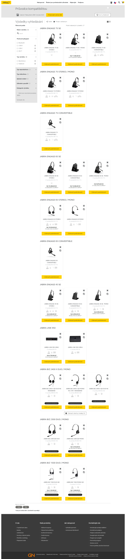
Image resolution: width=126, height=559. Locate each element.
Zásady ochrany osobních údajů (90, 556)
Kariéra (19, 530)
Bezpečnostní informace (52, 554)
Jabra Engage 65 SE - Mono (98, 176)
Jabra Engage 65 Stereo (51, 219)
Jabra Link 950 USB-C (51, 347)
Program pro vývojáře (96, 538)
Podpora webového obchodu (98, 532)
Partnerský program (95, 540)
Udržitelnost (20, 532)
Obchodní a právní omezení (75, 556)
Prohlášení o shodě (93, 554)
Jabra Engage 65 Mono (75, 219)
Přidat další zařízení (55, 15)
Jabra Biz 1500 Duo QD (52, 482)
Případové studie (21, 540)
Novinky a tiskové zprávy (23, 535)
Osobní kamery (45, 535)
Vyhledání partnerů (71, 527)
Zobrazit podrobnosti (51, 64)
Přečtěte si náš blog (22, 538)
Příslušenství (44, 540)
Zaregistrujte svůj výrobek (97, 535)
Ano (19, 507)
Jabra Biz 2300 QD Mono (75, 439)
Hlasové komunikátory (47, 530)
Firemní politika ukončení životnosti (99, 545)
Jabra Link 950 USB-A (75, 347)
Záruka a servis (94, 543)
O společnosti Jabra (22, 527)
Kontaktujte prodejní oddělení (98, 527)
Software (43, 538)
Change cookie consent (82, 554)
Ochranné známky (40, 554)
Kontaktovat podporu (96, 530)
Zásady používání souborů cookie (67, 554)
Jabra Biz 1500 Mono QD (75, 482)
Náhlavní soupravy (46, 527)
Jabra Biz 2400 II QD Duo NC (98, 388)
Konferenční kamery (46, 532)
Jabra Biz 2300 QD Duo (52, 439)
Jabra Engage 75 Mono (75, 91)
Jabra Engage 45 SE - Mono (98, 304)
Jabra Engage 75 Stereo (51, 91)
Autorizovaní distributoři (72, 530)
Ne (26, 507)
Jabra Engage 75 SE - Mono (75, 48)
